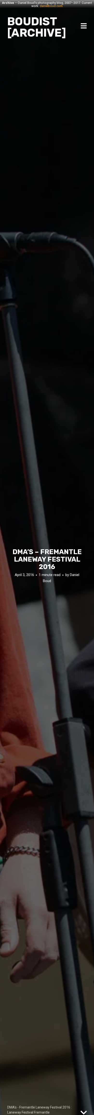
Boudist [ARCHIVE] (36, 27)
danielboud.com (51, 6)
